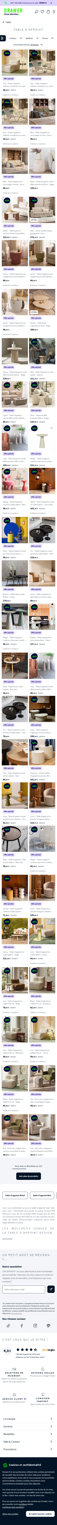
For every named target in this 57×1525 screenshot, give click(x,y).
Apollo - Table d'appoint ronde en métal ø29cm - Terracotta (42, 503)
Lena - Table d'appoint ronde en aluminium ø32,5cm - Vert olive (14, 819)
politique (23, 1504)
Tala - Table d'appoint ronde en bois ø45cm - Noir (14, 774)
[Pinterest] (48, 1325)
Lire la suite (7, 1238)
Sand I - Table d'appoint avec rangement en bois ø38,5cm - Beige (14, 326)
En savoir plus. (16, 1313)
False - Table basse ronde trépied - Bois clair (13, 688)
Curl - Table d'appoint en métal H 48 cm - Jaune (40, 1051)
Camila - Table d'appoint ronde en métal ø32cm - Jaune (12, 911)
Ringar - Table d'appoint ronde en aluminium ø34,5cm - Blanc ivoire (14, 640)
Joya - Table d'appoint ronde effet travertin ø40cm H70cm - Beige (14, 461)
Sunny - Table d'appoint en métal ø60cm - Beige (13, 953)
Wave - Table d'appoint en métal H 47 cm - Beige (13, 1100)
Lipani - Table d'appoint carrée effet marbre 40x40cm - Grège (15, 418)
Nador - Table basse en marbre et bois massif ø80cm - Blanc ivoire (15, 233)
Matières (29, 38)
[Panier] (48, 11)
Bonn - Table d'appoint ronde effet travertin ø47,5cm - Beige (42, 183)
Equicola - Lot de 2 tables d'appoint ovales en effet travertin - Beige (40, 776)
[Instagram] (35, 1325)
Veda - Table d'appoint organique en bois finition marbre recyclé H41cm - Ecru (41, 732)
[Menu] (54, 11)
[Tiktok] (8, 1325)
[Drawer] (13, 12)
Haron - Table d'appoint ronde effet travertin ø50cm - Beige (15, 373)
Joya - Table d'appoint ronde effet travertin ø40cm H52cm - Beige (42, 689)
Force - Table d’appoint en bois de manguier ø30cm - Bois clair (40, 819)
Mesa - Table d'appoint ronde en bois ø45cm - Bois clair (14, 861)
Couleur (12, 38)
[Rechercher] (36, 11)
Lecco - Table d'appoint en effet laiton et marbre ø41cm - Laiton (42, 597)
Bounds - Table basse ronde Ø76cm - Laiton (14, 595)
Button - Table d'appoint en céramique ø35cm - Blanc (41, 638)
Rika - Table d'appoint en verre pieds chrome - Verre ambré (13, 184)
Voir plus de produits (28, 1176)
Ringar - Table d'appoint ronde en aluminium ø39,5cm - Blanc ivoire (41, 461)
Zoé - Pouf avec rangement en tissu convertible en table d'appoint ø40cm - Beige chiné (42, 1102)
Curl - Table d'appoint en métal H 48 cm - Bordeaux (13, 1051)
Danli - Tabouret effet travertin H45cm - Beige (39, 416)
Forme (45, 38)
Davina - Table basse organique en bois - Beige (40, 324)
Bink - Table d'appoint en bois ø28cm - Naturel (41, 373)
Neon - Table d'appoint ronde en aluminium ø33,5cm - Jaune (14, 554)
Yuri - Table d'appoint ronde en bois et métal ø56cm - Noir (41, 552)
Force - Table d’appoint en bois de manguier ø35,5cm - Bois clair (41, 911)
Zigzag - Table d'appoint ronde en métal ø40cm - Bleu (14, 503)
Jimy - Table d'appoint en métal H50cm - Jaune (40, 953)
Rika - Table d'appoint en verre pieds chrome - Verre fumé (40, 135)
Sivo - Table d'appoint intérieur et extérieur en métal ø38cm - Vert (14, 86)
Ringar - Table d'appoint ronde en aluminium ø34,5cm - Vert (41, 862)
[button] (28, 41)
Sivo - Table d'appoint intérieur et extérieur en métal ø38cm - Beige (14, 135)
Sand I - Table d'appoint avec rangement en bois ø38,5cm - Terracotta (14, 277)
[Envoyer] (51, 1289)
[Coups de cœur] (42, 11)
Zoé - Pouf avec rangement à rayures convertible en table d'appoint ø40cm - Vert (14, 1151)
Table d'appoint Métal (15, 1195)
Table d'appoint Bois (42, 1195)
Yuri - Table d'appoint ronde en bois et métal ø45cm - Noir (14, 731)
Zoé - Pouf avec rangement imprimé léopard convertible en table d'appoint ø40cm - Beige (41, 1152)
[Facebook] (21, 1325)
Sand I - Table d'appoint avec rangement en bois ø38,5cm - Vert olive (41, 277)
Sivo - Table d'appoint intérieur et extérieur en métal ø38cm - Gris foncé (42, 86)
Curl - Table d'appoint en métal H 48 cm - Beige (12, 1002)
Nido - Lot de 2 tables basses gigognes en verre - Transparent (41, 233)
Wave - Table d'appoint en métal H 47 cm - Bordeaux (40, 1002)
